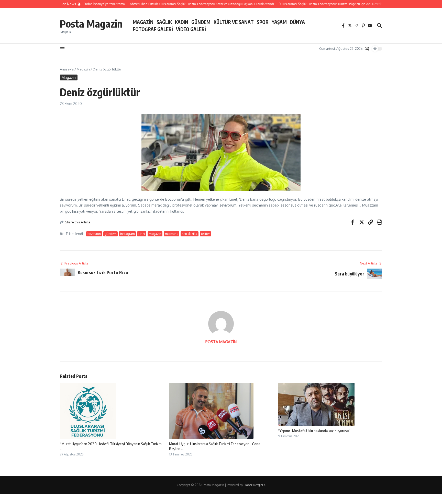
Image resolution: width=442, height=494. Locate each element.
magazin (155, 234)
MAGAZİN (143, 22)
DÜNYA (297, 22)
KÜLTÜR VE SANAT (234, 22)
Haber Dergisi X (255, 485)
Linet (141, 234)
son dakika (189, 234)
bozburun (94, 234)
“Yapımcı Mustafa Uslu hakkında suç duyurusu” (314, 430)
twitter (205, 234)
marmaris (171, 234)
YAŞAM (279, 22)
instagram (127, 234)
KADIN (181, 22)
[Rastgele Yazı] (367, 49)
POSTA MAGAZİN (221, 341)
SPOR (263, 22)
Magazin (83, 69)
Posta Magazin (91, 23)
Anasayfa (67, 69)
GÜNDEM (201, 22)
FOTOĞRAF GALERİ (153, 29)
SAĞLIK (164, 22)
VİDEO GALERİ (191, 29)
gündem (110, 234)
